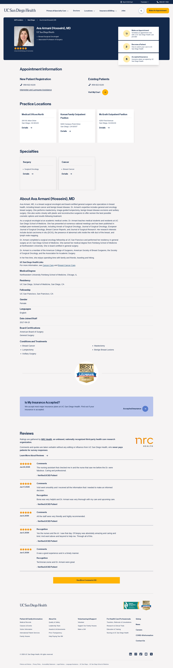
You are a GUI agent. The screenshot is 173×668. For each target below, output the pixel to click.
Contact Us (140, 641)
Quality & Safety (54, 622)
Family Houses (25, 636)
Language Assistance (72, 664)
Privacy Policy (37, 664)
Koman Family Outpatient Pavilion (73, 116)
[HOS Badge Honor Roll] (146, 605)
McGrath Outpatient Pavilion (113, 114)
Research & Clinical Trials (115, 626)
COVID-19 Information (144, 635)
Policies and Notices (25, 664)
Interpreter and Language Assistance (36, 90)
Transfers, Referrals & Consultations (119, 622)
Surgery (27, 162)
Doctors (76, 11)
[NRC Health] (144, 445)
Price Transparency (55, 633)
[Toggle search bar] (141, 10)
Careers (139, 630)
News (138, 624)
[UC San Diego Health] (37, 605)
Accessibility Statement (48, 664)
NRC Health (46, 439)
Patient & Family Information (31, 619)
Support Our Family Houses (87, 626)
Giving (138, 619)
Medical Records (25, 622)
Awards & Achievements (57, 629)
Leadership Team (54, 626)
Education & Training (114, 629)
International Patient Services (30, 633)
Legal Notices (61, 664)
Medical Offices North (33, 114)
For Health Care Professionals (119, 619)
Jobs (123, 11)
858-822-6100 (98, 85)
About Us (52, 619)
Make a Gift (82, 629)
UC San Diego (84, 664)
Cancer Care (48, 265)
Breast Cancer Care (66, 265)
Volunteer (81, 622)
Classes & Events (26, 626)
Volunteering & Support (87, 619)
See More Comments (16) (87, 580)
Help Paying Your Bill (56, 636)
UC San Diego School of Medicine (99, 664)
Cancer (65, 162)
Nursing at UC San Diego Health (117, 633)
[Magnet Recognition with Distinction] (131, 605)
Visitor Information (26, 629)
